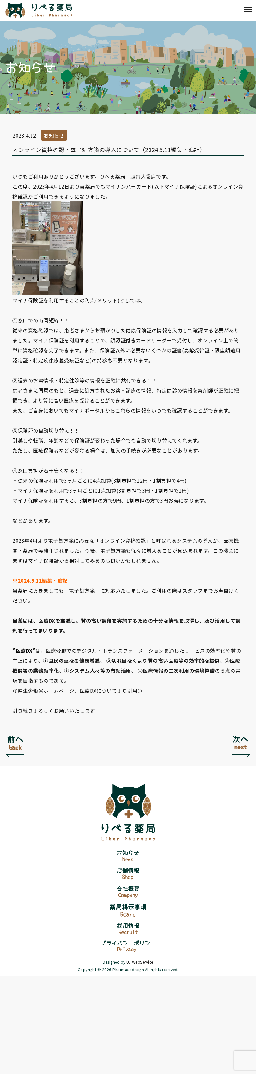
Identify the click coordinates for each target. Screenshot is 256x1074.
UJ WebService (139, 962)
